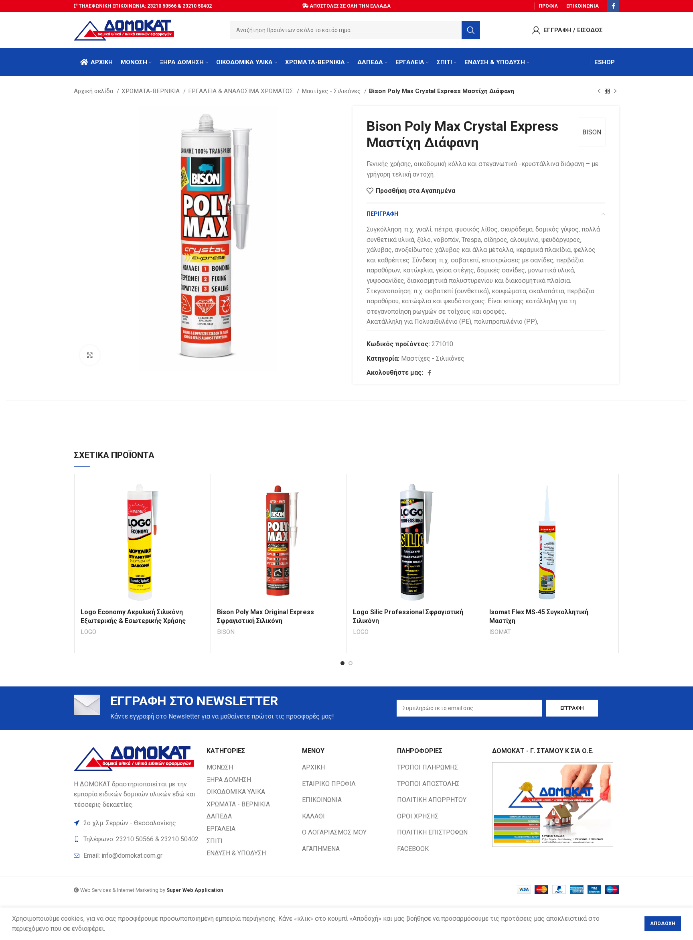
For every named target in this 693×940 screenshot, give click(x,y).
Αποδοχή (662, 923)
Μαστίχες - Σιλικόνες (332, 91)
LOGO (88, 631)
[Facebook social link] (613, 6)
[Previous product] (599, 91)
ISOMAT (500, 631)
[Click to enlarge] (90, 355)
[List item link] (136, 856)
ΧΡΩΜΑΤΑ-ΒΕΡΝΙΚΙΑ (151, 91)
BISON (591, 132)
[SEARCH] (471, 30)
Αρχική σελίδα (94, 91)
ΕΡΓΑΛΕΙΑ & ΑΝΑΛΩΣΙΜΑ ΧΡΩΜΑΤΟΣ (241, 91)
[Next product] (615, 91)
